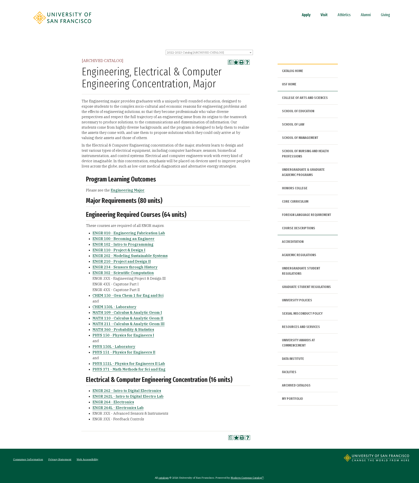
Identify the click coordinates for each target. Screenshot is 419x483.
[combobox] (209, 52)
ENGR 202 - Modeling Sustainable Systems (130, 256)
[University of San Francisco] (62, 25)
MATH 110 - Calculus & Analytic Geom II (128, 318)
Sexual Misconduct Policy (302, 313)
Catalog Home (292, 71)
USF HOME (289, 84)
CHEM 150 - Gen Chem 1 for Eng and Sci (128, 295)
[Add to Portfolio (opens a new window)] (236, 62)
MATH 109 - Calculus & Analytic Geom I (127, 312)
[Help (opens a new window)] (247, 62)
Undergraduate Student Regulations (301, 271)
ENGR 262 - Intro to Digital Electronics (127, 390)
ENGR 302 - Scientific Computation (123, 273)
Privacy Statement (59, 459)
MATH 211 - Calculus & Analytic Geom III (129, 324)
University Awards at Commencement (298, 342)
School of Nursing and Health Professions (305, 153)
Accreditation (293, 242)
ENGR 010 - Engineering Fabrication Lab (129, 233)
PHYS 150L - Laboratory (114, 346)
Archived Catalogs (296, 385)
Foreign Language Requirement (306, 215)
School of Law (293, 124)
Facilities (289, 372)
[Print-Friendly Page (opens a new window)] (241, 62)
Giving (385, 14)
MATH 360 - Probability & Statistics (123, 329)
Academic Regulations (299, 255)
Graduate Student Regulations (306, 287)
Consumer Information (28, 459)
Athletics (344, 14)
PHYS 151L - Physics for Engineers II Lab (129, 363)
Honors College (294, 188)
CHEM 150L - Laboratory (114, 307)
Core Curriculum (295, 201)
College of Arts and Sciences (305, 98)
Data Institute (293, 359)
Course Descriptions (298, 228)
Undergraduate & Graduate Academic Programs (303, 172)
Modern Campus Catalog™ (247, 477)
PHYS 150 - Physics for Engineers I (123, 335)
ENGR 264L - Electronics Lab (118, 407)
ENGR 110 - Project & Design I (119, 250)
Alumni (366, 14)
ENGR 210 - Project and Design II (122, 261)
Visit (324, 14)
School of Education (298, 111)
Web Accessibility (87, 459)
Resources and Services (301, 327)
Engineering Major (127, 190)
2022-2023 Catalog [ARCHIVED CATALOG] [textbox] (195, 52)
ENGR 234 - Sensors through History (125, 267)
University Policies (297, 300)
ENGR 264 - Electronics (113, 402)
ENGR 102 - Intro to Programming (123, 244)
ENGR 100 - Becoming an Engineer (124, 238)
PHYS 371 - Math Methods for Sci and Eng (129, 369)
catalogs (163, 477)
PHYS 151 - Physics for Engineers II (124, 352)
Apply (306, 14)
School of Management (300, 138)
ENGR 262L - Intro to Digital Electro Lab (128, 396)
